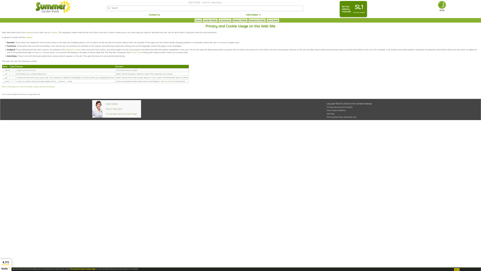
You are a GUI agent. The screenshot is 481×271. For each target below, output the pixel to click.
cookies (53, 32)
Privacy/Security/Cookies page (83, 269)
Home (198, 20)
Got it (457, 269)
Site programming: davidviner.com (342, 117)
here (166, 81)
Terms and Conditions (336, 110)
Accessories (225, 20)
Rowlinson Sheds (257, 20)
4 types (29, 37)
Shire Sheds (273, 20)
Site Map (330, 114)
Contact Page (131, 114)
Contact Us (154, 14)
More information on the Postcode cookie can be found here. (28, 86)
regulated (30, 32)
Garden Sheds (210, 20)
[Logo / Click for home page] (52, 7)
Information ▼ (253, 14)
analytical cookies (73, 49)
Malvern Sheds (240, 20)
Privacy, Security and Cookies (340, 107)
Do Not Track (136, 52)
